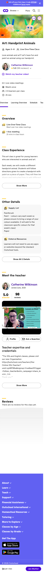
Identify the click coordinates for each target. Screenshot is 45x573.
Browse (13, 10)
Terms (23, 4)
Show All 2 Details (21, 259)
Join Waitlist (33, 569)
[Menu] (39, 10)
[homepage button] (5, 10)
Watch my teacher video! (17, 74)
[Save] (39, 18)
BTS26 (33, 2)
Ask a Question (33, 339)
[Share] (34, 18)
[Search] (34, 10)
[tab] (4, 103)
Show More (21, 185)
